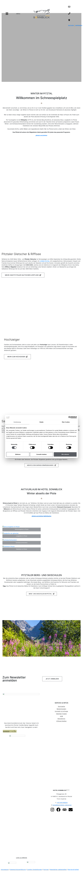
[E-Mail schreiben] (69, 7)
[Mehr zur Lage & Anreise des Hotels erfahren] (69, 20)
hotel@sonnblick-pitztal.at (62, 805)
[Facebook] (58, 810)
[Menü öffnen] (7, 13)
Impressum (5, 869)
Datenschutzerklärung (18, 869)
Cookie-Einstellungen (34, 869)
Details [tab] (42, 422)
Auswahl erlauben (41, 454)
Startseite (61, 706)
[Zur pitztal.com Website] (12, 863)
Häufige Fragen (61, 714)
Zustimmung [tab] (17, 422)
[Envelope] (71, 810)
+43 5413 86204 (62, 803)
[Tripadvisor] (64, 810)
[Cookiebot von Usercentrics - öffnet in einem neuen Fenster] (70, 417)
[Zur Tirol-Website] (31, 862)
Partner (46, 869)
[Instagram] (52, 810)
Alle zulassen (65, 454)
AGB (61, 716)
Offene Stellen (61, 721)
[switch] (32, 447)
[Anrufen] (69, 13)
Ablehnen (18, 454)
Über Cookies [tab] (66, 422)
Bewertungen (61, 709)
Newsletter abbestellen (58, 869)
